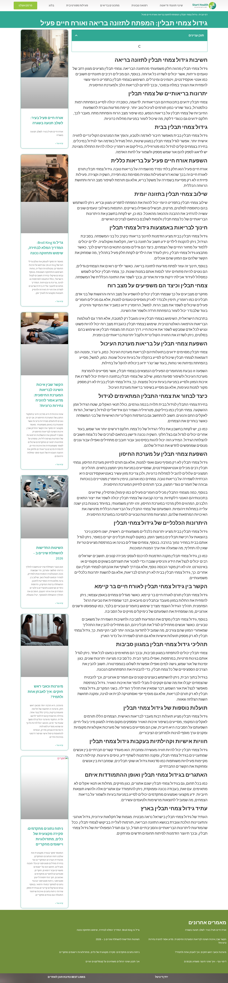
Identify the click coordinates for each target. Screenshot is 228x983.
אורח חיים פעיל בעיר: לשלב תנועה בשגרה (205, 930)
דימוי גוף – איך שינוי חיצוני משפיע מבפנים (205, 961)
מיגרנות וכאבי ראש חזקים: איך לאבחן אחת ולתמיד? (45, 691)
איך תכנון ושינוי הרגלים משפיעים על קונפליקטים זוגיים (113, 961)
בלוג (51, 5)
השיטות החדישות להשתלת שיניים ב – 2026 (48, 552)
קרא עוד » (59, 143)
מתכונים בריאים (110, 5)
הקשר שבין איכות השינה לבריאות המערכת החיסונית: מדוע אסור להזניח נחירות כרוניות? (48, 395)
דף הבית (203, 14)
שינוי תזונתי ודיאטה (171, 5)
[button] (76, 35)
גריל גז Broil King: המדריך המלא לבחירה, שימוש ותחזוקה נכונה (45, 247)
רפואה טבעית (140, 5)
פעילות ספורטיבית (77, 5)
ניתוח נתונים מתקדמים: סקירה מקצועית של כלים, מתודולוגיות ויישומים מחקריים (99, 952)
